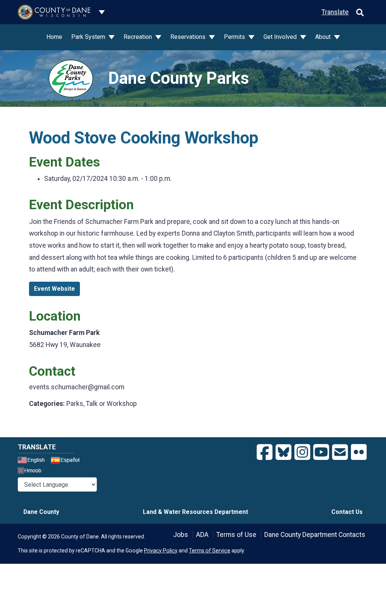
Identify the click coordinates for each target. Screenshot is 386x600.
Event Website (54, 288)
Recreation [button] (138, 36)
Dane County (41, 511)
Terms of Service (209, 551)
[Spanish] (67, 461)
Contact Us (347, 511)
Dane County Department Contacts (314, 534)
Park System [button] (89, 36)
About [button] (323, 36)
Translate (335, 12)
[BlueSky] (283, 452)
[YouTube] (321, 452)
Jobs (180, 534)
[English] (33, 461)
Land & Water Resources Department (195, 511)
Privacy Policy (161, 551)
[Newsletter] (340, 452)
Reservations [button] (188, 36)
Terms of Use (236, 534)
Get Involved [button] (280, 36)
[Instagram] (302, 452)
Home (54, 36)
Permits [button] (235, 36)
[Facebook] (264, 452)
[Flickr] (358, 452)
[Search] (360, 12)
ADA (202, 534)
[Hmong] (32, 471)
